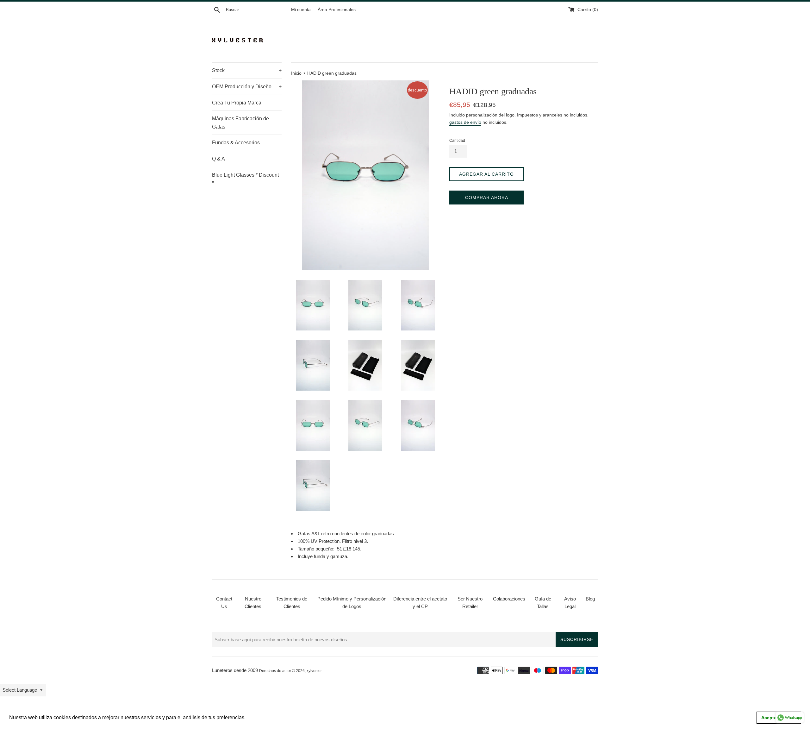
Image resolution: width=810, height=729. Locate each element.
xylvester (314, 671)
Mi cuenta (301, 9)
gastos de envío (465, 122)
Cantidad (457, 140)
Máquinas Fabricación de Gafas (240, 122)
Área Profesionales (337, 9)
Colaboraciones (509, 598)
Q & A (218, 158)
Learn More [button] (260, 717)
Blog (590, 598)
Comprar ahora (486, 197)
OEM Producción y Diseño (247, 86)
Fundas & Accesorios (236, 142)
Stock (247, 70)
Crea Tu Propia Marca (236, 102)
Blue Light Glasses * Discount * (245, 179)
